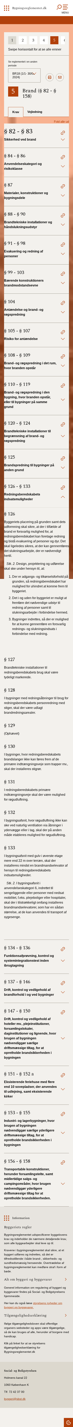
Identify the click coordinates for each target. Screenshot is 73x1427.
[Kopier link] (63, 134)
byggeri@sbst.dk (15, 1398)
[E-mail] (60, 77)
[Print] (50, 77)
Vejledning (34, 111)
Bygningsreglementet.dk (29, 8)
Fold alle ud (61, 121)
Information (21, 1218)
